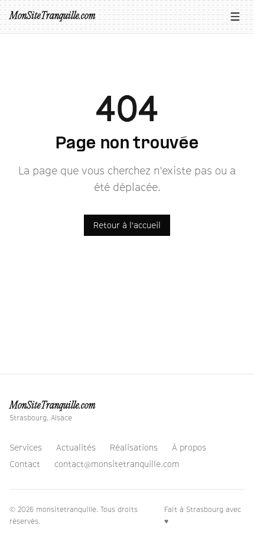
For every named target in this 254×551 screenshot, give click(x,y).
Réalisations (134, 447)
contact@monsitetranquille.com (117, 464)
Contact (24, 464)
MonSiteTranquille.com (52, 16)
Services (25, 447)
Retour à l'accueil (127, 225)
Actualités (76, 447)
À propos (189, 447)
